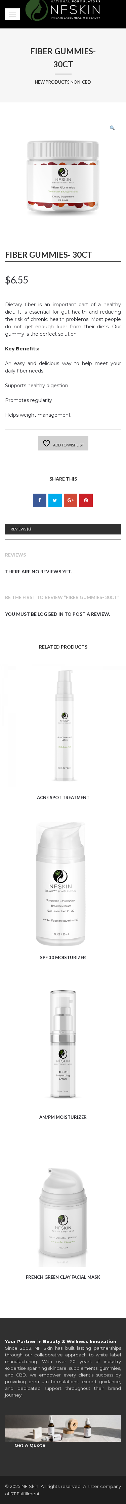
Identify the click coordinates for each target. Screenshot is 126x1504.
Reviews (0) (21, 529)
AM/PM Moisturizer (63, 1117)
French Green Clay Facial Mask (63, 1277)
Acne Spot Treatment (63, 797)
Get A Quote (29, 1445)
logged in (51, 614)
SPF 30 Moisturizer (63, 957)
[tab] (63, 529)
